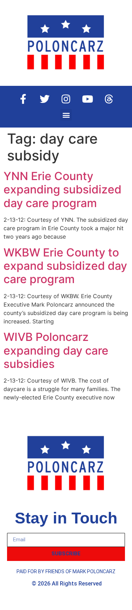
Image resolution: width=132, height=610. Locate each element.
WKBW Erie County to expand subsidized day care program (65, 266)
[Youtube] (88, 99)
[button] (66, 115)
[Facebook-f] (23, 99)
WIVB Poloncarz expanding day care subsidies (56, 350)
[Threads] (109, 99)
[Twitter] (45, 99)
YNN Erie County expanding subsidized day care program (62, 189)
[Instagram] (66, 99)
